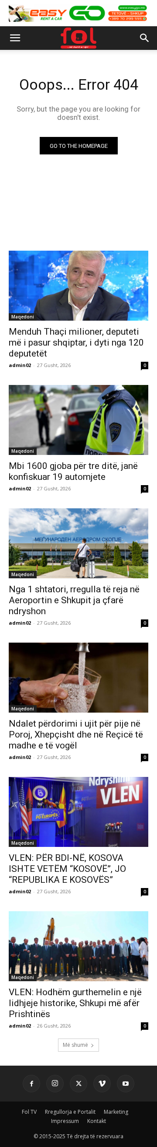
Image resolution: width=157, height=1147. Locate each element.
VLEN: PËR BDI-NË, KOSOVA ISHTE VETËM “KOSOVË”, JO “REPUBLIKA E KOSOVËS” (67, 869)
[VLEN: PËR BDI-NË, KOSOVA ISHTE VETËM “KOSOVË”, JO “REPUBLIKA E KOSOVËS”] (78, 812)
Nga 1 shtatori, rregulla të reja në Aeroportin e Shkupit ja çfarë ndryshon (74, 600)
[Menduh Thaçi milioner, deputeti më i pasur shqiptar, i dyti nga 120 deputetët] (78, 286)
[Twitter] (78, 1083)
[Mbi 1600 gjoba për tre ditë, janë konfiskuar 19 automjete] (78, 420)
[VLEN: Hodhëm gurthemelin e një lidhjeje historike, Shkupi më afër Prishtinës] (78, 946)
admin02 (20, 365)
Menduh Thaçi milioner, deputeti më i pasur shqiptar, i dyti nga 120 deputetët (76, 342)
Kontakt (96, 1121)
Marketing (116, 1112)
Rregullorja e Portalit (70, 1112)
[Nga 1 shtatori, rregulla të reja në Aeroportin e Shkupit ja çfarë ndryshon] (78, 543)
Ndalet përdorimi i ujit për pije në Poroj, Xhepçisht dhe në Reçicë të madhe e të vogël (76, 734)
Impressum (65, 1121)
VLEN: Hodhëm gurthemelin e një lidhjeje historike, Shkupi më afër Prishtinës (75, 1003)
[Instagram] (55, 1083)
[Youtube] (125, 1083)
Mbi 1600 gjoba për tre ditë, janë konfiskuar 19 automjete (73, 471)
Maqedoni (22, 317)
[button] (15, 38)
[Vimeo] (102, 1083)
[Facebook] (31, 1083)
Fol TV (29, 1112)
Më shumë (75, 1045)
